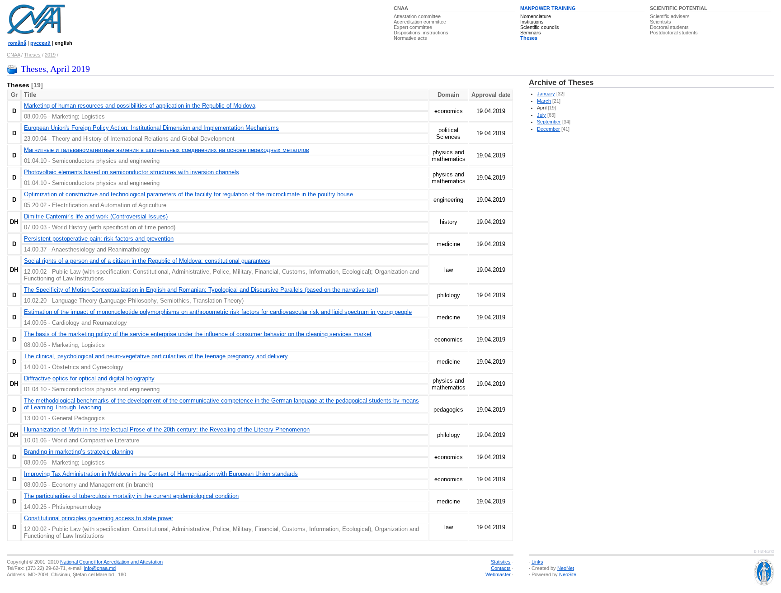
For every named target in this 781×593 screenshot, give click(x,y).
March (544, 101)
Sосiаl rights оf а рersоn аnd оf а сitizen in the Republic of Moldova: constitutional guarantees (147, 260)
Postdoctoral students (674, 32)
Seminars (530, 32)
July (541, 115)
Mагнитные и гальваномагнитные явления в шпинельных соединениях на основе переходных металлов (166, 150)
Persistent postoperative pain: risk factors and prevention (99, 238)
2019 (50, 54)
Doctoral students (669, 27)
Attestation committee (417, 16)
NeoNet (565, 568)
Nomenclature (535, 16)
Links (537, 562)
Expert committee (413, 27)
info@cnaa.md (100, 568)
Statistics (501, 562)
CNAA (401, 8)
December (548, 129)
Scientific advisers (670, 16)
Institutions (532, 21)
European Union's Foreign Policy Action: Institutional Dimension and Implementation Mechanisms (151, 127)
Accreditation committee (420, 21)
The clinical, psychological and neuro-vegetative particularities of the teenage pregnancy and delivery (156, 356)
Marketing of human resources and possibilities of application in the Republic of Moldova (139, 105)
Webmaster (498, 574)
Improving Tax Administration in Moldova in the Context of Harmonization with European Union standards (161, 473)
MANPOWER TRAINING (548, 8)
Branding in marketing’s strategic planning (78, 451)
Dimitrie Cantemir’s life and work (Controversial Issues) (96, 216)
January (546, 93)
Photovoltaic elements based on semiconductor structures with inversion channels (131, 172)
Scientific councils (539, 27)
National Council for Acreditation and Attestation (111, 562)
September (549, 121)
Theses (528, 38)
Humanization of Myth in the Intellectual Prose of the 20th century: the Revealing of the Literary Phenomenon (167, 429)
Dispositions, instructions (421, 32)
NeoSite (567, 574)
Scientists (660, 21)
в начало (764, 551)
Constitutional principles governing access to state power (98, 518)
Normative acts (410, 38)
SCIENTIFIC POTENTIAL (678, 8)
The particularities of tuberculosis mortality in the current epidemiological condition (131, 496)
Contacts (501, 568)
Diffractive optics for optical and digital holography (89, 378)
